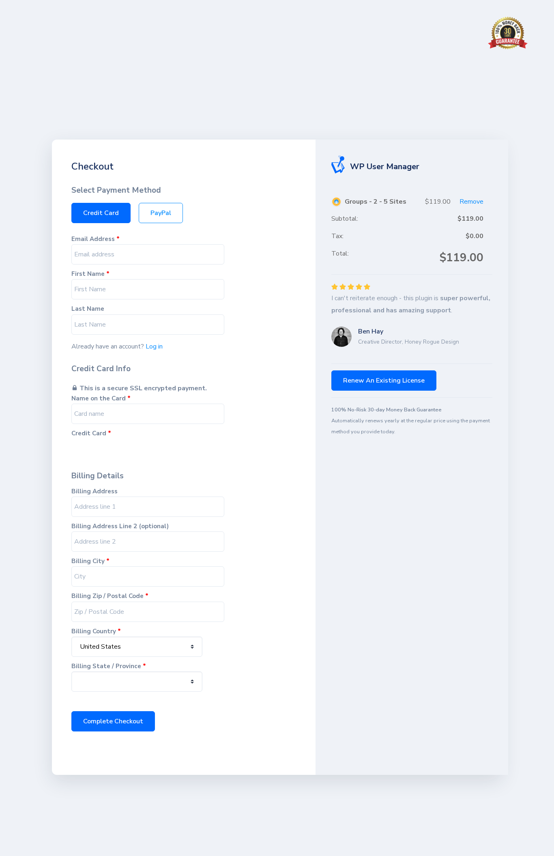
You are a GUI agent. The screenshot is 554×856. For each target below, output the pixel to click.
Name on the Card (101, 399)
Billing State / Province (108, 666)
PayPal (160, 213)
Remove (471, 201)
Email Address (95, 239)
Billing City (90, 561)
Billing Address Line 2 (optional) (120, 526)
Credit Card (101, 213)
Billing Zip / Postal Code (109, 596)
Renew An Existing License (384, 380)
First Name (90, 274)
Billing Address (94, 491)
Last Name (87, 309)
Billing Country (96, 631)
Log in (154, 346)
